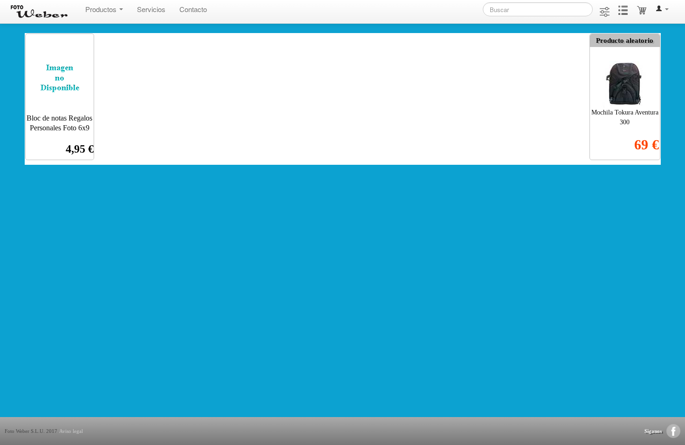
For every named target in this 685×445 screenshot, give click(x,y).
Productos (101, 9)
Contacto (193, 9)
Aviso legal (71, 431)
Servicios (151, 9)
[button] (662, 9)
